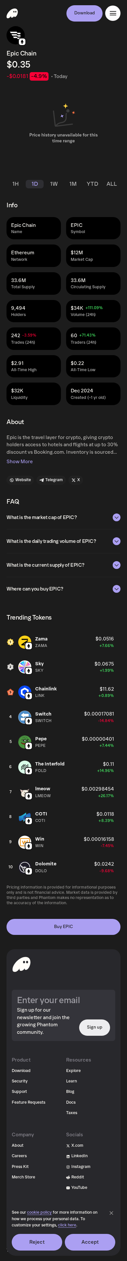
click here (67, 1225)
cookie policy (39, 1212)
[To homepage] (21, 964)
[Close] (111, 1213)
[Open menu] (112, 13)
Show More (20, 462)
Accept (90, 1242)
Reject (37, 1242)
